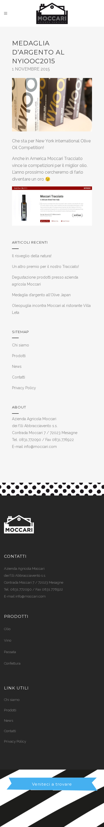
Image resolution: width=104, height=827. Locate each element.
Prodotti (19, 356)
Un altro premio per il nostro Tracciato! (45, 266)
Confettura (12, 663)
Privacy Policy (24, 388)
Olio (7, 629)
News (17, 366)
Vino (7, 640)
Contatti (18, 377)
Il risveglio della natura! (31, 256)
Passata (10, 652)
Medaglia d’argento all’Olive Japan (41, 295)
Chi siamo (20, 345)
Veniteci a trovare (52, 784)
